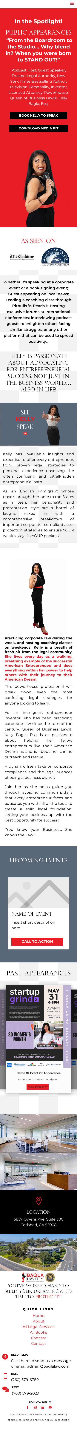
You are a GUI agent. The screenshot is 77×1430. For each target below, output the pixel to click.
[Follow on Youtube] (50, 1407)
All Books (38, 1332)
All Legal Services (38, 1327)
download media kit (38, 128)
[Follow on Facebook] (28, 1407)
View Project (36, 1086)
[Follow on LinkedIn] (43, 1407)
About (38, 1321)
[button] (18, 257)
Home (38, 1315)
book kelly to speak (38, 115)
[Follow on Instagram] (35, 1407)
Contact (38, 1343)
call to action (37, 941)
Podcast (38, 1338)
